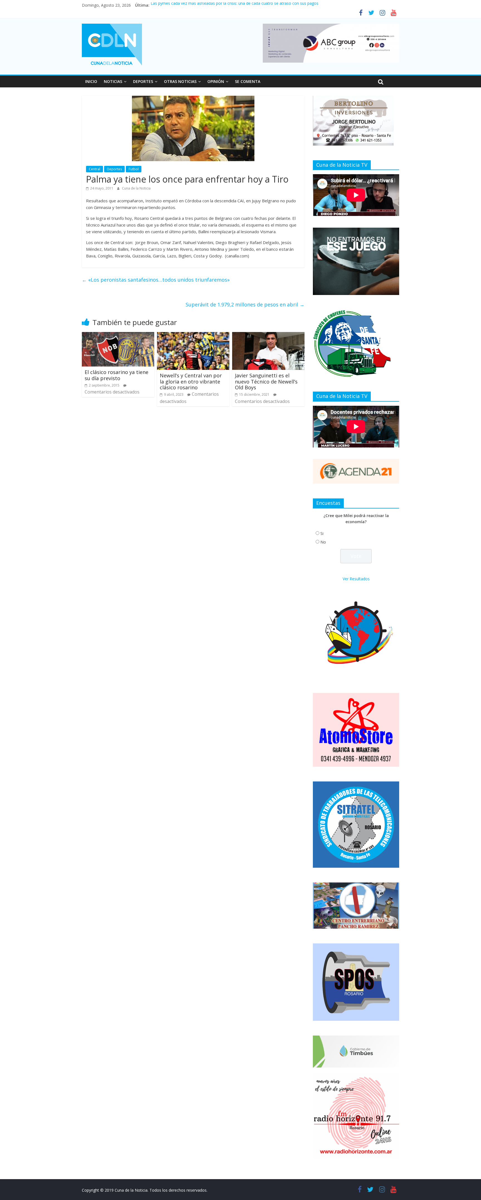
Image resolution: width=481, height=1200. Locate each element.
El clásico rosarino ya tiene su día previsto (116, 375)
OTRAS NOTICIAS (180, 81)
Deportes (114, 169)
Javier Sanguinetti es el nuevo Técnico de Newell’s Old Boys (266, 381)
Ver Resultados (356, 578)
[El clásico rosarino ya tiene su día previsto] (118, 335)
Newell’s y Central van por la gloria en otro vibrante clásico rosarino (191, 381)
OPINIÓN (215, 81)
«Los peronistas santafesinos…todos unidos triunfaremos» (156, 279)
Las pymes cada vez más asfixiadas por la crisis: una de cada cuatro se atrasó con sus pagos (234, 5)
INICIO (91, 81)
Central (94, 169)
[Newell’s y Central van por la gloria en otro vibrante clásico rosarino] (193, 335)
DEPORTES (143, 81)
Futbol (134, 169)
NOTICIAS (113, 81)
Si (321, 533)
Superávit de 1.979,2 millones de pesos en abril (245, 304)
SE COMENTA (247, 81)
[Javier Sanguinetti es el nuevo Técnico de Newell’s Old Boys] (268, 335)
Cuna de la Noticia (136, 188)
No (323, 542)
